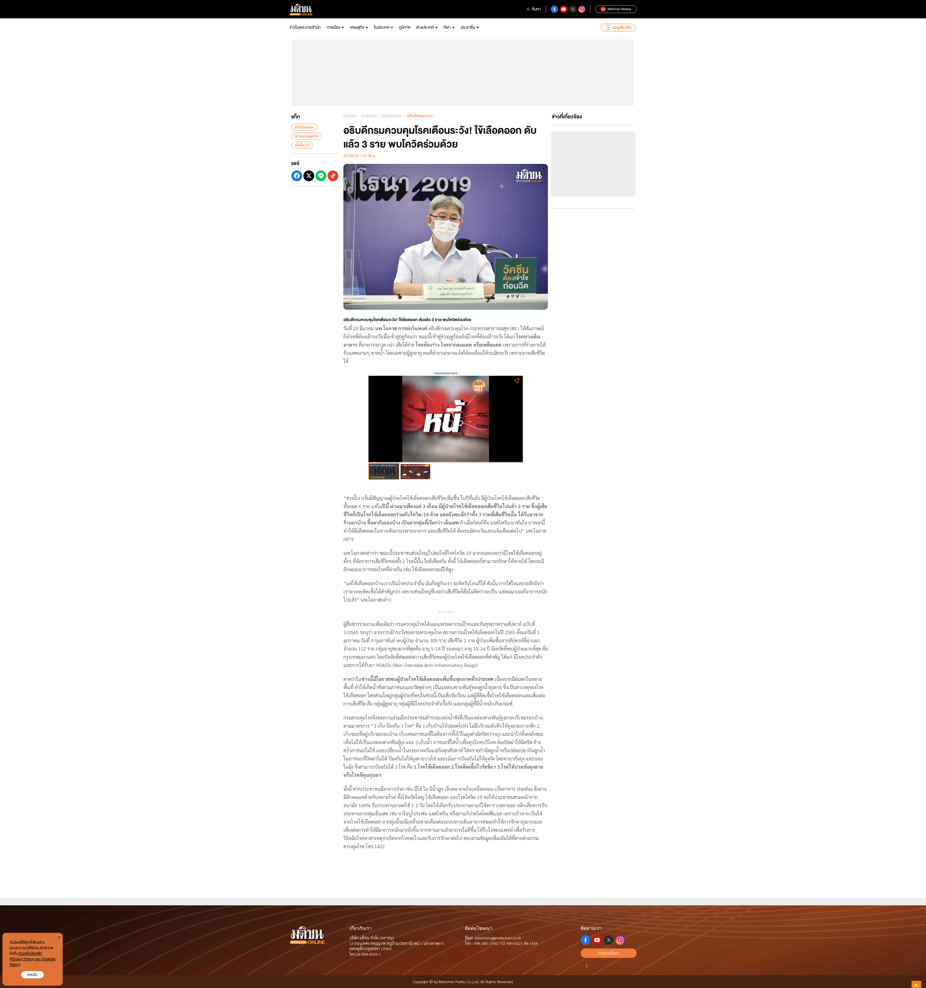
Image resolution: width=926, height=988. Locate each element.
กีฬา (447, 27)
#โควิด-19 (302, 145)
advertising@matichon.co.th (498, 937)
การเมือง (333, 27)
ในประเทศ (381, 27)
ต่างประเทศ (425, 27)
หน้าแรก (349, 115)
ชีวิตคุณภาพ (391, 115)
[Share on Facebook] (296, 175)
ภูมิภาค (404, 27)
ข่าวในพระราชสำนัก (305, 27)
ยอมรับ (32, 975)
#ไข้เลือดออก (304, 127)
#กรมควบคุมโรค (306, 136)
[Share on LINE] (320, 175)
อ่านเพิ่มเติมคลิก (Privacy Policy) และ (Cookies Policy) (32, 959)
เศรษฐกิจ (357, 27)
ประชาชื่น (468, 27)
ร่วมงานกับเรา (608, 952)
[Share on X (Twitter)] (308, 175)
